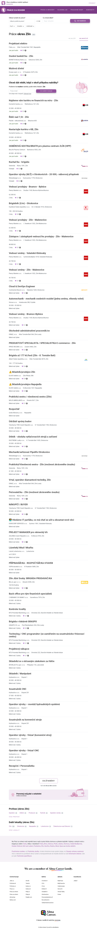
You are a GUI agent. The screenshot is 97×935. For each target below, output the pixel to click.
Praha (41, 844)
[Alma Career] (48, 913)
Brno (45, 844)
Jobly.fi (75, 880)
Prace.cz (12, 889)
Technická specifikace (24, 856)
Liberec (60, 844)
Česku (25, 844)
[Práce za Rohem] (13, 10)
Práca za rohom (14, 891)
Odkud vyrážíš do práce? (17, 18)
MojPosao (60, 880)
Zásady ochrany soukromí (75, 851)
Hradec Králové (17, 846)
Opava (61, 846)
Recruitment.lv (45, 900)
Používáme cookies (18, 851)
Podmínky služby (33, 851)
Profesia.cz (13, 886)
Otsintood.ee (45, 894)
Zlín (10, 826)
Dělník (22, 813)
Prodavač (32, 813)
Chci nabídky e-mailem (46, 91)
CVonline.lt (44, 880)
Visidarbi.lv (44, 891)
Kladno (52, 846)
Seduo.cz (28, 886)
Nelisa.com (13, 900)
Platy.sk (28, 894)
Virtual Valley (61, 891)
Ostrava (50, 844)
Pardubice (37, 846)
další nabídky (48, 781)
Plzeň (55, 844)
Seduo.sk (28, 889)
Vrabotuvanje (61, 886)
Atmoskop (12, 897)
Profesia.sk (13, 883)
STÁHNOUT (92, 3)
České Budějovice (76, 844)
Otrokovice (20, 826)
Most (57, 846)
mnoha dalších (70, 846)
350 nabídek (81, 21)
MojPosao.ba (61, 883)
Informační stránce (75, 854)
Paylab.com (29, 897)
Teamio (28, 883)
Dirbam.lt (44, 889)
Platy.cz (28, 891)
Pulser (59, 894)
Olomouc (67, 844)
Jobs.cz (12, 880)
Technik (42, 813)
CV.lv (43, 883)
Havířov (46, 846)
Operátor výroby (55, 813)
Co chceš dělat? (48, 18)
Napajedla (32, 826)
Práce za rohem (14, 894)
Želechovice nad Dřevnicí (61, 826)
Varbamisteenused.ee (47, 902)
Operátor (12, 813)
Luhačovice (44, 826)
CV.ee (43, 886)
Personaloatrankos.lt (47, 897)
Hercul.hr (60, 889)
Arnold (27, 880)
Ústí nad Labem (28, 846)
